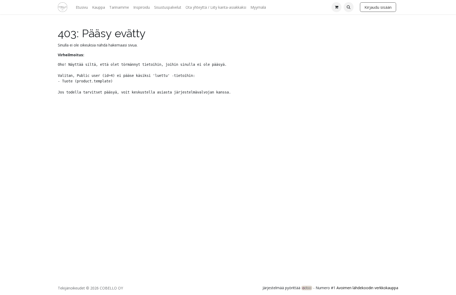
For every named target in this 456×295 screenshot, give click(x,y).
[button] (349, 7)
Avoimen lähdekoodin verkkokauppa (367, 287)
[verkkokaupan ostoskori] (336, 7)
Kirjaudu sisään (378, 7)
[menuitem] (82, 7)
